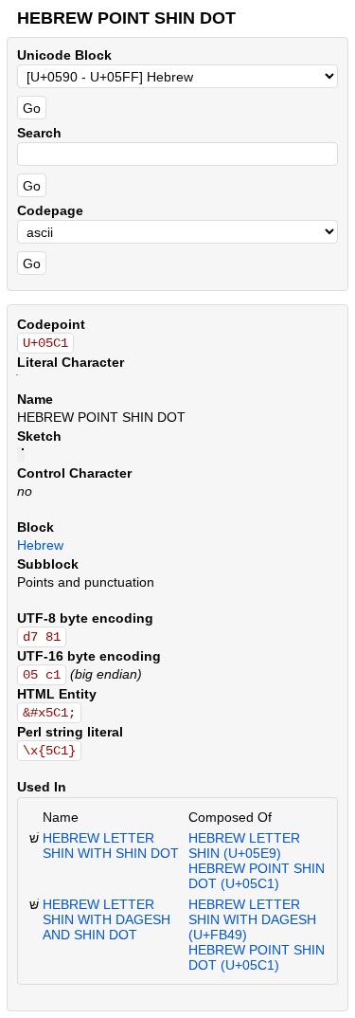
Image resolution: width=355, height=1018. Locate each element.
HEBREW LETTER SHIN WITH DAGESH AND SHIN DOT (106, 919)
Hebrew (40, 545)
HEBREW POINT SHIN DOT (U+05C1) (256, 876)
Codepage (50, 210)
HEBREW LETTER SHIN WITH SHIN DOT (111, 845)
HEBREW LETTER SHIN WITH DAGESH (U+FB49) (252, 919)
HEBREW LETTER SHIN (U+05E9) (244, 845)
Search (39, 132)
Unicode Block (64, 55)
